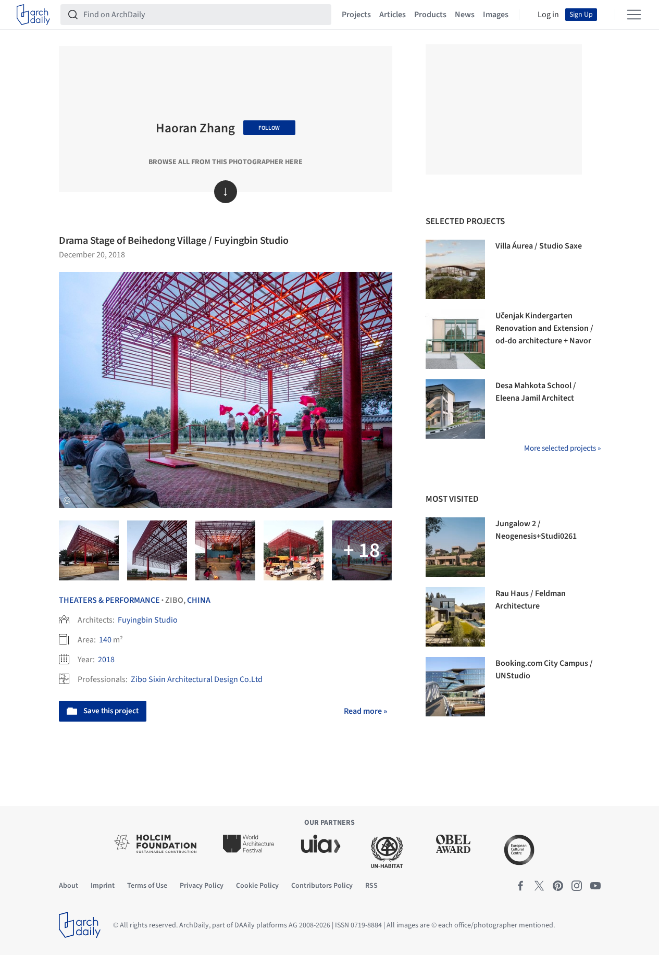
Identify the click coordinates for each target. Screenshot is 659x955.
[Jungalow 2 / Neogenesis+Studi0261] (455, 547)
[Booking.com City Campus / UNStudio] (455, 686)
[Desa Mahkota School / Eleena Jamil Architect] (455, 409)
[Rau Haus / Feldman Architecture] (455, 617)
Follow (269, 128)
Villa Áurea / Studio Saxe (538, 246)
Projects (356, 14)
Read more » (365, 711)
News (465, 14)
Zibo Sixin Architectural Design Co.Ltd (197, 679)
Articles (392, 14)
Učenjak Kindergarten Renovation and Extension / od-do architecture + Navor (544, 328)
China (198, 600)
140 (105, 640)
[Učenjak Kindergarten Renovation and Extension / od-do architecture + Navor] (455, 339)
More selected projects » (562, 448)
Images (495, 14)
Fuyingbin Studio (148, 620)
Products (430, 14)
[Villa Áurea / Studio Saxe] (455, 269)
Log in (548, 14)
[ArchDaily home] (33, 14)
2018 (106, 659)
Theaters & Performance (109, 600)
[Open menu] (634, 14)
